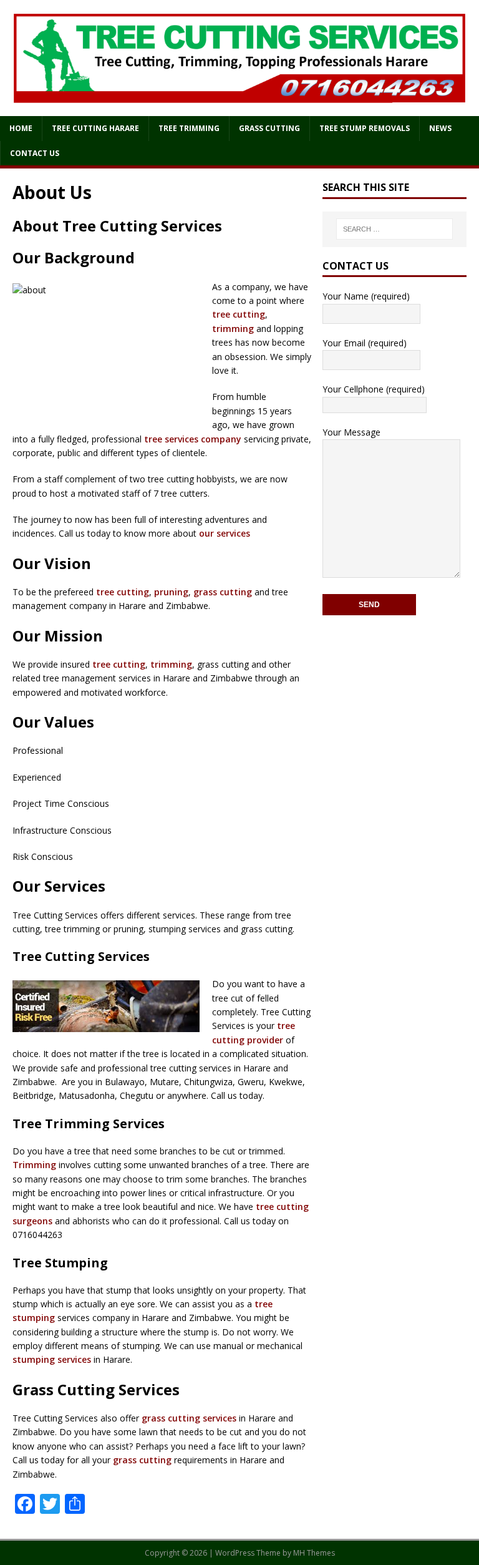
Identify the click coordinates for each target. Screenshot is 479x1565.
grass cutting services (189, 1418)
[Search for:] (394, 229)
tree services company (192, 439)
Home (20, 128)
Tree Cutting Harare (95, 128)
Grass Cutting (269, 128)
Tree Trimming (189, 128)
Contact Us (34, 153)
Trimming (34, 1165)
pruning (171, 592)
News (440, 128)
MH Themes (314, 1553)
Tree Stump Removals (364, 128)
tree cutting (238, 314)
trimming (233, 328)
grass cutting (222, 592)
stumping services (51, 1359)
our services (224, 533)
